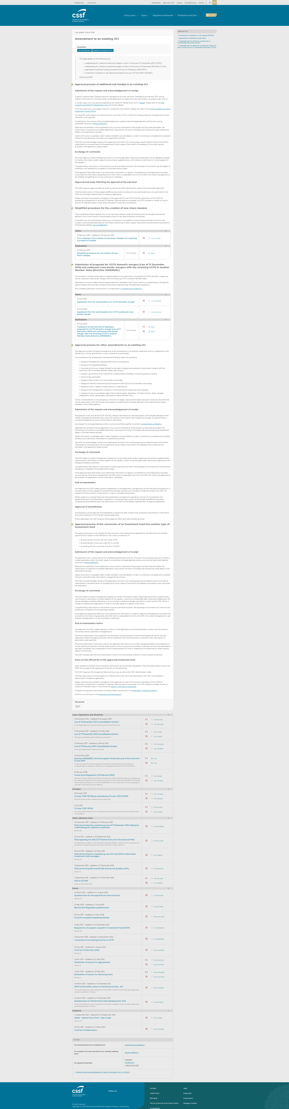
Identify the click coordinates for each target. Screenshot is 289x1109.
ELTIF (78, 706)
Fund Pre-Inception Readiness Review (91, 918)
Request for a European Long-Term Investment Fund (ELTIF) (102, 928)
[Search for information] (201, 15)
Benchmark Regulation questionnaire (91, 908)
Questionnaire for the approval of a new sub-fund (97, 895)
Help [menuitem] (185, 1088)
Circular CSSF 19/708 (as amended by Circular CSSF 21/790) (101, 796)
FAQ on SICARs (81, 881)
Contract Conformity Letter (87, 950)
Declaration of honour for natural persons (93, 974)
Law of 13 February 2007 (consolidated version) (95, 746)
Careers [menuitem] (179, 3)
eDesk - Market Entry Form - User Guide (92, 1018)
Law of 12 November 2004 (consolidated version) (96, 722)
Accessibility (156, 3)
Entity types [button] (129, 15)
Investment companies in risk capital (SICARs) (196, 35)
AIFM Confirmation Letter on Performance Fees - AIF (98, 987)
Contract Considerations (85, 1030)
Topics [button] (144, 15)
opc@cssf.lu (129, 1063)
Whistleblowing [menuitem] (190, 3)
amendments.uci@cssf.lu (132, 289)
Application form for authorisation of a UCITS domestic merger (106, 302)
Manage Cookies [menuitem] (190, 1103)
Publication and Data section (109, 694)
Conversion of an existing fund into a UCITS (94, 940)
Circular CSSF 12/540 (83, 808)
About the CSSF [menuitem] (169, 3)
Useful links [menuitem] (154, 1093)
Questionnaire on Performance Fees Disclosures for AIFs (100, 1001)
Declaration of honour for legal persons (92, 962)
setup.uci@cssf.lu (100, 124)
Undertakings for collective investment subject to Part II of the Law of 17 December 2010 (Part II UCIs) (197, 46)
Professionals (79, 3)
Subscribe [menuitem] (187, 1093)
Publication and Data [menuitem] (187, 15)
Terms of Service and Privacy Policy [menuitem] (164, 1103)
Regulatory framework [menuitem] (163, 15)
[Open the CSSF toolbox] (203, 15)
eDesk (142, 103)
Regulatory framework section (145, 691)
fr (210, 3)
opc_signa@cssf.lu (100, 225)
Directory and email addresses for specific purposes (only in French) (103, 1072)
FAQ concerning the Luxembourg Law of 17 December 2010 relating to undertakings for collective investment (106, 826)
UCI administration (84, 50)
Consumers (92, 3)
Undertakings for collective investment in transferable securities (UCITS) (194, 42)
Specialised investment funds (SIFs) (192, 38)
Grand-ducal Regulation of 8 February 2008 (94, 775)
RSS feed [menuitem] (153, 1098)
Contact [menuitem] (201, 3)
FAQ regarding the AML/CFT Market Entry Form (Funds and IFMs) (104, 840)
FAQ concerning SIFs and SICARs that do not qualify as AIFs (101, 869)
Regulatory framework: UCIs (103, 50)
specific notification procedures (123, 687)
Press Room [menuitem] (188, 1098)
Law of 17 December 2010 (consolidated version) (96, 734)
